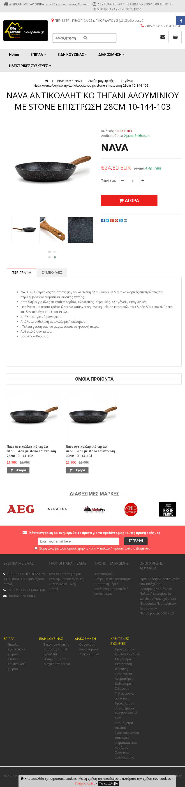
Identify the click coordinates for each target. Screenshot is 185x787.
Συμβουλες (52, 272)
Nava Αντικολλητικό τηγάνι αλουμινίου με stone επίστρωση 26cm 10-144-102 (31, 451)
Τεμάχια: (108, 180)
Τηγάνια (127, 80)
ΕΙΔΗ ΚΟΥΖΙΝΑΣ (69, 80)
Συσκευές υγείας (127, 732)
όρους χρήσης (77, 548)
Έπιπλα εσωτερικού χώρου (16, 664)
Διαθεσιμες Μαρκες (94, 494)
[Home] (47, 80)
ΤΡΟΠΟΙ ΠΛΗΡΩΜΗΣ (111, 563)
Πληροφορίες (85, 783)
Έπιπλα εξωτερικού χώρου (16, 649)
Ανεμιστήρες (124, 678)
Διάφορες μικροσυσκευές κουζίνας (126, 742)
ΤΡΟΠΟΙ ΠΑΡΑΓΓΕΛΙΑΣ (67, 563)
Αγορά (21, 470)
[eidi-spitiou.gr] (25, 30)
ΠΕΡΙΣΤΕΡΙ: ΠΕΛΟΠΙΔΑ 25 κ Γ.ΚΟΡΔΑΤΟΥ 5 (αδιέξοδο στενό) (24, 579)
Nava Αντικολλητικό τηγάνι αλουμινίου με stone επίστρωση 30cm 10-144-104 (90, 451)
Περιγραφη (21, 272)
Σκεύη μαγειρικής (101, 80)
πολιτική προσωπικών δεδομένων (125, 548)
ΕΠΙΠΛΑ (8, 638)
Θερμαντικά (123, 674)
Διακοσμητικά (89, 654)
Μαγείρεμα (123, 659)
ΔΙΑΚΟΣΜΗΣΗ (85, 638)
